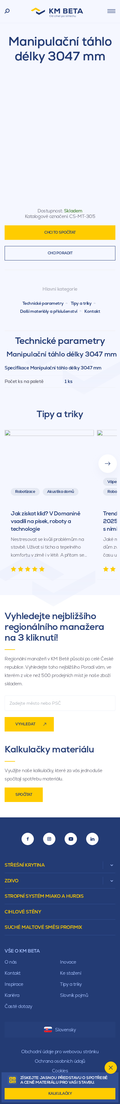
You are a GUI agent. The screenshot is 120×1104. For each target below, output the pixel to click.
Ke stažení (70, 973)
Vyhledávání (7, 11)
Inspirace (14, 984)
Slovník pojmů (74, 995)
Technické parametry (43, 303)
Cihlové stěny (23, 912)
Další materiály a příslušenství (48, 311)
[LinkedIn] (92, 839)
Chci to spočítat (60, 232)
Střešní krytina (25, 865)
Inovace (68, 962)
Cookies (60, 1071)
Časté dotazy (18, 1006)
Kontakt (92, 311)
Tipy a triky (81, 303)
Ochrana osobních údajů (60, 1061)
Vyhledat (25, 724)
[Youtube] (71, 839)
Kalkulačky (60, 1093)
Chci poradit (60, 253)
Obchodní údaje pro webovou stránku (59, 1051)
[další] (107, 463)
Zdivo (11, 881)
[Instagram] (49, 839)
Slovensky (65, 1030)
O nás (11, 962)
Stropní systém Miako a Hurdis (44, 896)
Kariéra (12, 995)
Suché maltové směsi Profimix (43, 927)
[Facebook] (28, 839)
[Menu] (111, 11)
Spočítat (23, 794)
